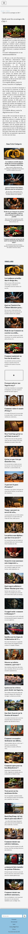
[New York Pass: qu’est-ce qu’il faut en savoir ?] (14, 425)
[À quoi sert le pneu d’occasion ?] (14, 476)
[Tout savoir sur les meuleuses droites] (14, 783)
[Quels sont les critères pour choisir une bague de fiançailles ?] (14, 679)
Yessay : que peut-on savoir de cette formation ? (12, 512)
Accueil (3, 11)
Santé (14, 924)
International (14, 921)
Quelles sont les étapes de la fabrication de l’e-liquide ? (14, 639)
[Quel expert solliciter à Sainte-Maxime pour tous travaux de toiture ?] (14, 578)
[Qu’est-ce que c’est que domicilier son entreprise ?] (14, 451)
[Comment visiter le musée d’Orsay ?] (14, 400)
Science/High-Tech (14, 926)
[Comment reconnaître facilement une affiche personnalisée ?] (14, 730)
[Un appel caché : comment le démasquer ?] (14, 603)
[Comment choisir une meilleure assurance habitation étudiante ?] (14, 884)
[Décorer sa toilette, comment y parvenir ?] (14, 654)
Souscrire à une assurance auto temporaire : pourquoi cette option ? (14, 563)
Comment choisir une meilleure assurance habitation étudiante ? (12, 894)
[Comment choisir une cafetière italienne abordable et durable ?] (14, 833)
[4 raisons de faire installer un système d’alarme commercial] (14, 859)
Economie (14, 919)
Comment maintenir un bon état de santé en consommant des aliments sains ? (14, 240)
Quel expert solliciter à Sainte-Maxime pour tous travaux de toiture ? (14, 588)
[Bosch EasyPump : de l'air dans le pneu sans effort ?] (14, 808)
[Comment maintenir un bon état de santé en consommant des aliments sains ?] (14, 231)
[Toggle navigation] (4, 3)
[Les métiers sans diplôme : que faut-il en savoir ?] (14, 527)
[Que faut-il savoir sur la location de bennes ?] (14, 705)
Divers (8, 11)
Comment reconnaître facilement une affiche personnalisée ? (13, 740)
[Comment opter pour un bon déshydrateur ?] (14, 757)
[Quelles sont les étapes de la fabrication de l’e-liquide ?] (14, 629)
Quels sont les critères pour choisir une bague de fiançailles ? (14, 690)
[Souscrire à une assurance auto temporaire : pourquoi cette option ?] (14, 552)
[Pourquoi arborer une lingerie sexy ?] (14, 375)
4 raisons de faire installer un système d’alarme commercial (14, 869)
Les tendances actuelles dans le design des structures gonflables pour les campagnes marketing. (14, 163)
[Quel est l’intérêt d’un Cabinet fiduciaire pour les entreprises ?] (14, 179)
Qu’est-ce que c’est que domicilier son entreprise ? (13, 461)
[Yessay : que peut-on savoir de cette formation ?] (14, 502)
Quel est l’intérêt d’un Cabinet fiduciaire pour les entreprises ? (13, 307)
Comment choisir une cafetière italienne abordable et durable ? (12, 844)
